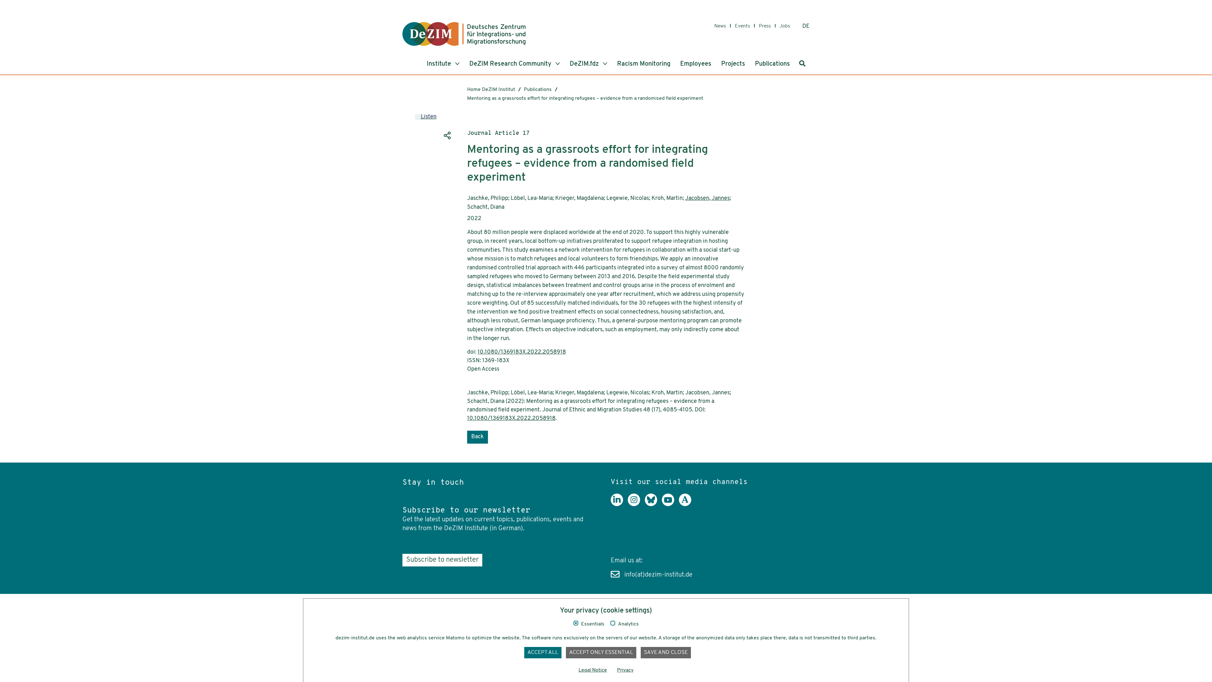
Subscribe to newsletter (442, 560)
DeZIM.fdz (585, 64)
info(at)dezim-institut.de (658, 575)
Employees (695, 64)
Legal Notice (593, 670)
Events (742, 26)
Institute (440, 64)
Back (477, 437)
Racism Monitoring (643, 64)
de (806, 26)
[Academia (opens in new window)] (687, 504)
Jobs (785, 26)
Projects (733, 64)
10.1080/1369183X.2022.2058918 (522, 352)
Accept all (542, 652)
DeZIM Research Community (511, 64)
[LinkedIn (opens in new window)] (619, 504)
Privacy (625, 670)
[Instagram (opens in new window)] (636, 504)
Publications (772, 64)
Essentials (592, 624)
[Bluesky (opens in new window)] (653, 504)
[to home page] (464, 34)
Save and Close (666, 652)
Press (765, 26)
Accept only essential (601, 652)
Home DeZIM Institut (491, 89)
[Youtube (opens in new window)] (670, 504)
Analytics (628, 624)
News (720, 26)
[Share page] (446, 135)
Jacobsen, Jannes (707, 198)
